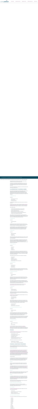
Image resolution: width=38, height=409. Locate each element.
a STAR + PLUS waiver (15, 377)
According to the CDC (12, 294)
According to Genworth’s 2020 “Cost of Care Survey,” (16, 331)
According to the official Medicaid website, (14, 388)
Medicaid (11, 371)
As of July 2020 (11, 396)
